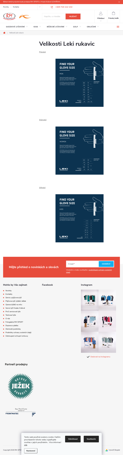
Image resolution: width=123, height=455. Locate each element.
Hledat (73, 16)
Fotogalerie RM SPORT (14, 322)
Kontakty (16, 7)
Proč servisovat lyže (13, 311)
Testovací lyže (11, 315)
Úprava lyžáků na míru (14, 304)
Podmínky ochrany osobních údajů (18, 332)
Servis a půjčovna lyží (14, 297)
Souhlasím (91, 439)
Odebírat (106, 264)
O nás (8, 318)
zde (25, 445)
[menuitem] (17, 27)
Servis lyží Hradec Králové (15, 308)
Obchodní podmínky (13, 329)
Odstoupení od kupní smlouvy (17, 336)
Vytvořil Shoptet (114, 450)
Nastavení (30, 450)
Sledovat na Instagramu (100, 356)
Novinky (6, 7)
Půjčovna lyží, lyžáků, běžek (16, 301)
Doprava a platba (12, 325)
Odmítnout (73, 439)
